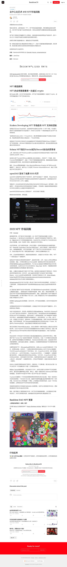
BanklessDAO (16, 74)
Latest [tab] (14, 506)
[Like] (11, 21)
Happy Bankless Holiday (34, 406)
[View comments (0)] (14, 21)
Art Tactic (15, 369)
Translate (12, 9)
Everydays (27, 326)
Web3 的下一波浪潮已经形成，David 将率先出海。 (21, 530)
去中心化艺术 (12, 7)
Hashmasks (14, 282)
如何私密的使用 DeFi (16, 510)
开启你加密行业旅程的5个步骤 (18, 519)
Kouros (34, 52)
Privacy (32, 557)
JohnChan (15, 17)
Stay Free (39, 266)
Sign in (63, 2)
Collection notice (42, 557)
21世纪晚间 (35, 336)
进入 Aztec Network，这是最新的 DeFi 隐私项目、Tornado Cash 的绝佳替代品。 (27, 512)
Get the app (40, 561)
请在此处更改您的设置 (45, 76)
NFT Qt (30, 273)
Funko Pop (13, 277)
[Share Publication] (51, 2)
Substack (27, 564)
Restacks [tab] (18, 490)
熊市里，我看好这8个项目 (17, 528)
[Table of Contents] (1, 283)
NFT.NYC (26, 386)
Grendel (29, 52)
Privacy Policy (43, 475)
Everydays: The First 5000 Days (28, 247)
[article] (33, 513)
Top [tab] (11, 506)
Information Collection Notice (33, 475)
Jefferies (17, 301)
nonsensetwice (41, 52)
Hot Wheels (51, 275)
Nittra (15, 406)
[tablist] (15, 490)
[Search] (48, 2)
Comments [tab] (12, 490)
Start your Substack (30, 561)
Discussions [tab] (19, 506)
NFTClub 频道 (18, 456)
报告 (13, 373)
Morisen (17, 513)
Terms (36, 557)
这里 (26, 194)
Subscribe (56, 2)
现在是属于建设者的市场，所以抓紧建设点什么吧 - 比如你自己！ (24, 521)
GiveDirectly (21, 264)
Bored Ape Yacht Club (40, 284)
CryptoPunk (25, 347)
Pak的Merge (39, 311)
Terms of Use (39, 474)
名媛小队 (42, 379)
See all (12, 537)
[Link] (8, 86)
